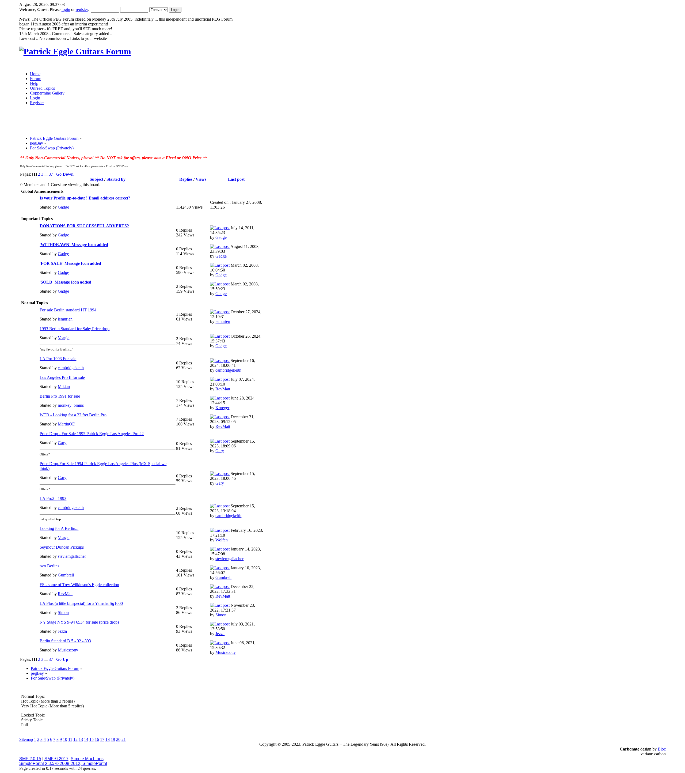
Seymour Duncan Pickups (62, 547)
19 (113, 739)
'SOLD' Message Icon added (65, 282)
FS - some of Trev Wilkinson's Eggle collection (79, 584)
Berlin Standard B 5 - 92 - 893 (65, 641)
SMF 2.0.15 (30, 758)
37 (51, 174)
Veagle (63, 337)
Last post (237, 179)
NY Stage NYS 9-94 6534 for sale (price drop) (79, 622)
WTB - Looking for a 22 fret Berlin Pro (73, 415)
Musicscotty (68, 650)
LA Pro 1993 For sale (58, 358)
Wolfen (221, 540)
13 (81, 739)
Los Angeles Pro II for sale (62, 377)
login (66, 9)
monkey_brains (71, 405)
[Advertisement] (299, 122)
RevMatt (222, 389)
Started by (115, 179)
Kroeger (222, 407)
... (46, 174)
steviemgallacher (72, 556)
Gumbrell (66, 575)
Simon (63, 612)
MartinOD (66, 424)
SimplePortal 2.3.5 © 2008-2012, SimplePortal (63, 763)
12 (75, 739)
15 (91, 739)
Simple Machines (87, 758)
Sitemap (26, 739)
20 (118, 739)
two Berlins (49, 566)
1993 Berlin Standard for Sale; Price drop (74, 328)
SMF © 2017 (56, 758)
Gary (62, 442)
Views (201, 179)
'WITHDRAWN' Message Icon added (74, 244)
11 (70, 739)
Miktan (64, 386)
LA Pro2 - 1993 (53, 498)
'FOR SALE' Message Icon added (70, 263)
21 (123, 739)
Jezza (62, 631)
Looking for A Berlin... (59, 528)
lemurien (65, 319)
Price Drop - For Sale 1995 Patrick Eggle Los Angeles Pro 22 (92, 433)
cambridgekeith (71, 367)
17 (102, 739)
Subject (96, 179)
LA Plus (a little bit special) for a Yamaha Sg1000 (81, 603)
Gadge (63, 207)
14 (86, 739)
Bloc (662, 749)
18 (107, 739)
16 (97, 739)
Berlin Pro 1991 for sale (60, 396)
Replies (185, 179)
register (82, 9)
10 (65, 739)
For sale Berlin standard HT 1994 (68, 310)
